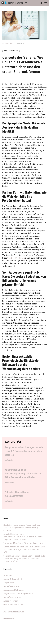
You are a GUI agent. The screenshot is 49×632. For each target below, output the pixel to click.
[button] (41, 3)
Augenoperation (10, 601)
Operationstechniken (13, 604)
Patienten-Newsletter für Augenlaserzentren (24, 543)
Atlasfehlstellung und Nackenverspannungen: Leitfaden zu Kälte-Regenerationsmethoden (23, 473)
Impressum (8, 618)
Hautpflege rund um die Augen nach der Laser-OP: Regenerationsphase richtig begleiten (24, 451)
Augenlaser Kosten (12, 586)
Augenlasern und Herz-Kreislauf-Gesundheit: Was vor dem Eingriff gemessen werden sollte (24, 549)
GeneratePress (40, 631)
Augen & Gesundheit (11, 51)
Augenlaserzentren (12, 597)
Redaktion (20, 44)
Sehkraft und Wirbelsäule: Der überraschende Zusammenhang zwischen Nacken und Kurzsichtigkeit (24, 558)
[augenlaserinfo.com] (14, 3)
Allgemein (8, 575)
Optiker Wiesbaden (16, 258)
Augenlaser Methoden (13, 590)
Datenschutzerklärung (13, 612)
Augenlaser (8, 582)
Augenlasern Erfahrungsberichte (18, 593)
